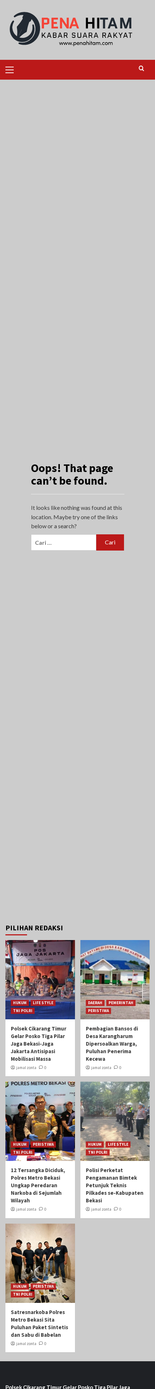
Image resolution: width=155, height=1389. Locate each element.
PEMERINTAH (120, 1002)
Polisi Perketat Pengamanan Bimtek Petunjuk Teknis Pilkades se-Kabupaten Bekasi (114, 1185)
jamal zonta (26, 1067)
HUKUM (20, 1002)
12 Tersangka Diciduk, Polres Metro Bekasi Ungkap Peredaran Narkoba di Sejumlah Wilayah (38, 1185)
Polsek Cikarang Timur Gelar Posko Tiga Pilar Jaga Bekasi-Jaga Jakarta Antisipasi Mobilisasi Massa (38, 1043)
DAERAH (95, 1002)
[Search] (141, 68)
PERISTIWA (98, 1010)
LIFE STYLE (43, 1002)
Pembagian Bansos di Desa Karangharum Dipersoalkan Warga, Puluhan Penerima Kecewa (112, 1043)
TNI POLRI (22, 1010)
